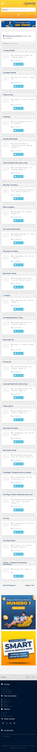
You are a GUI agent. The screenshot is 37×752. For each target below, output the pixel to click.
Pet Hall (6, 518)
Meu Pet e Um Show (10, 185)
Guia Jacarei (6, 689)
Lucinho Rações (9, 50)
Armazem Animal (9, 73)
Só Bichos (6, 117)
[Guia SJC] (29, 3)
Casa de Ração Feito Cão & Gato (15, 163)
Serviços (5, 703)
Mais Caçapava (7, 693)
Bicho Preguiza (8, 207)
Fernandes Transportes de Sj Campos (17, 472)
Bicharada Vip (8, 340)
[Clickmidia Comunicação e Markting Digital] (18, 612)
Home (27, 677)
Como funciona (7, 716)
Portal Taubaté (7, 691)
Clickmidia (24, 748)
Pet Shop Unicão (9, 541)
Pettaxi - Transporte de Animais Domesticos (15, 563)
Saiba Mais (19, 64)
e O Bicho (6, 295)
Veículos (5, 704)
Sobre (33, 677)
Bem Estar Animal (9, 273)
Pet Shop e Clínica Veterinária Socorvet (18, 494)
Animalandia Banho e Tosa (13, 318)
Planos (4, 712)
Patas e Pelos (8, 95)
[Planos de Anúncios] (18, 648)
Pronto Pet (7, 362)
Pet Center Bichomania (11, 229)
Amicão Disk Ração (10, 139)
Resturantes (6, 701)
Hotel (4, 699)
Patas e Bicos (8, 406)
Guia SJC (5, 688)
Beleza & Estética (7, 706)
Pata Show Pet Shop (10, 251)
